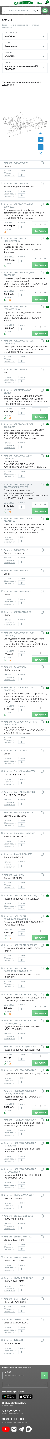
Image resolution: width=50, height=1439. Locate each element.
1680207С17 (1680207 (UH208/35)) (20, 1144)
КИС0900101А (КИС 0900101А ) (19, 689)
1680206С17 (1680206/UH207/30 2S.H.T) (18, 969)
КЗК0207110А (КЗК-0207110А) (15, 239)
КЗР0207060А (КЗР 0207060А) (19, 273)
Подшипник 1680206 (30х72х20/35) (22, 898)
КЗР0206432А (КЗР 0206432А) (19, 425)
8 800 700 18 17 (14, 1410)
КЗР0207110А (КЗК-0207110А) (15, 308)
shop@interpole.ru (15, 1402)
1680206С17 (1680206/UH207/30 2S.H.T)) (18, 917)
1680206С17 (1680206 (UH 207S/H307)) (20, 1022)
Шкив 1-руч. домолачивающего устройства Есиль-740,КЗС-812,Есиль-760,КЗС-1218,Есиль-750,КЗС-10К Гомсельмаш (25, 349)
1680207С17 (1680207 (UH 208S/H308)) (20, 1170)
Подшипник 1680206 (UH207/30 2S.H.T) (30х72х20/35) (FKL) (24, 923)
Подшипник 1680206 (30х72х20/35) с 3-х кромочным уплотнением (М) (25, 999)
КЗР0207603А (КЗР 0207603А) (19, 634)
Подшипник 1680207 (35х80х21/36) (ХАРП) (26, 1073)
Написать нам (7, 1405)
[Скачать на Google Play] (10, 1396)
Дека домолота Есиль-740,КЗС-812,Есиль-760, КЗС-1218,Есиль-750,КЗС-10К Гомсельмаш (25, 464)
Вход (39, 3)
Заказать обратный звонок (12, 1413)
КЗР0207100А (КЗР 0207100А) (18, 205)
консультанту (9, 175)
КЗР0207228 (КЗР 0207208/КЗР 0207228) (18, 485)
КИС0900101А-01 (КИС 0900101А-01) (20, 723)
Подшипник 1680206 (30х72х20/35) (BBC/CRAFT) (22, 975)
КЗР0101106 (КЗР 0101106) (17, 391)
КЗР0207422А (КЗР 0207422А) (18, 520)
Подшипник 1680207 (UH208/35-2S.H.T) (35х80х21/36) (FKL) (24, 1098)
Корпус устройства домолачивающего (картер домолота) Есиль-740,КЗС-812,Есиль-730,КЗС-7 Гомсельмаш (23, 248)
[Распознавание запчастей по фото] (45, 10)
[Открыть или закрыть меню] (4, 3)
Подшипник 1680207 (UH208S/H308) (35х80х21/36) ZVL (23, 1176)
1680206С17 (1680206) (25, 895)
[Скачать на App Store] (26, 1396)
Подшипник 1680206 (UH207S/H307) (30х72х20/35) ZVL (23, 1027)
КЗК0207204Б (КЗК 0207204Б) (18, 342)
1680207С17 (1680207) (25, 1046)
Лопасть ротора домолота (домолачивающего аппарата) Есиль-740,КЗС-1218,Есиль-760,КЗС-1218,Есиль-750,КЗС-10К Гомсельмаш (26, 494)
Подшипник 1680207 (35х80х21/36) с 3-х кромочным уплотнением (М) (24, 1124)
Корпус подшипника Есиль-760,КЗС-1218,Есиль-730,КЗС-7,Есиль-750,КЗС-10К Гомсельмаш (25, 730)
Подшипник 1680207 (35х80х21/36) (22, 1049)
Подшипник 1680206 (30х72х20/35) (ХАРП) (22, 949)
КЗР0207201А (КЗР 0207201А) (18, 457)
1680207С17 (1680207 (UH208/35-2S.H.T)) (20, 1092)
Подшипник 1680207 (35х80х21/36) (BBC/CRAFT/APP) (22, 1150)
